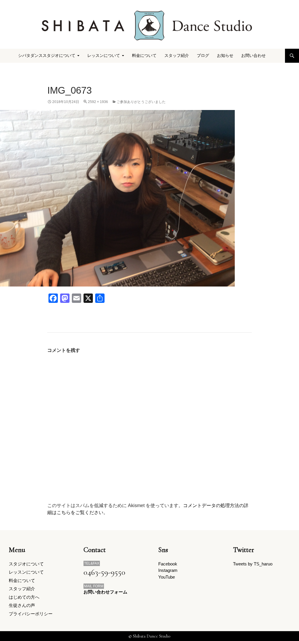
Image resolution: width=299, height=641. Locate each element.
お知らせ (225, 55)
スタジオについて (26, 563)
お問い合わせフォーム (105, 591)
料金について (144, 55)
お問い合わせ (253, 55)
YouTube (166, 576)
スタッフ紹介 (176, 55)
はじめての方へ (24, 597)
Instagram (168, 570)
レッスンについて (26, 572)
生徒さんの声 (22, 605)
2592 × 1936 (98, 102)
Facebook (167, 563)
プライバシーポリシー (31, 613)
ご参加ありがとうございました (141, 102)
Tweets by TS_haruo (252, 563)
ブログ (203, 55)
